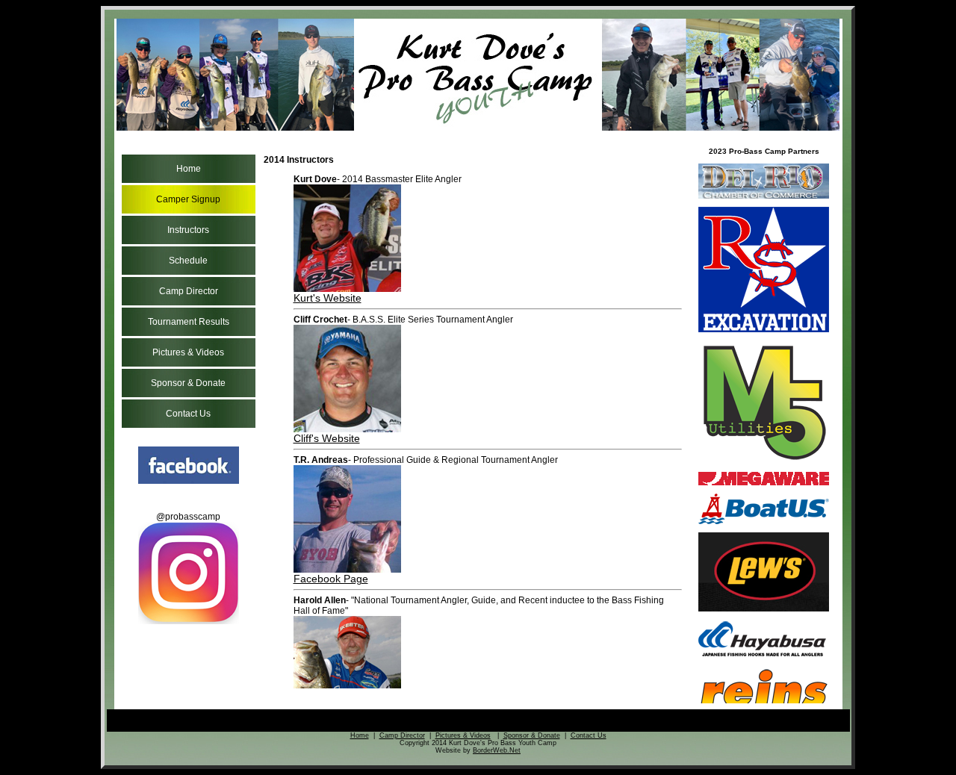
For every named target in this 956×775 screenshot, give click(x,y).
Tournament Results (188, 322)
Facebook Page (331, 579)
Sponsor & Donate (188, 383)
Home (188, 169)
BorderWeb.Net (497, 750)
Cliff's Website (327, 438)
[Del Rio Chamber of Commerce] (763, 196)
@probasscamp (188, 516)
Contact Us (188, 413)
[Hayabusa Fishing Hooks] (763, 656)
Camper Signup (188, 199)
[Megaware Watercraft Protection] (763, 483)
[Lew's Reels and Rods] (763, 609)
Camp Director (188, 291)
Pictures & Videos (188, 352)
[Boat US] (763, 522)
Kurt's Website (327, 298)
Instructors (188, 230)
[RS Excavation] (763, 330)
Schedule (188, 260)
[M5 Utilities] (763, 461)
